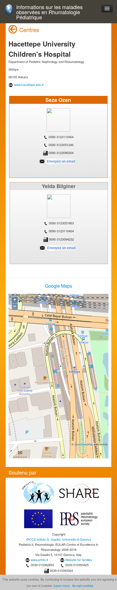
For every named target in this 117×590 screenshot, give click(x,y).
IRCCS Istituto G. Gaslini (43, 539)
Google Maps (58, 286)
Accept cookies (82, 585)
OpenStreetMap (83, 444)
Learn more (62, 585)
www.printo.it (39, 559)
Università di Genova (76, 539)
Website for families (78, 559)
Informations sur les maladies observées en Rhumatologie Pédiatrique (49, 12)
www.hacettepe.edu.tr (29, 84)
